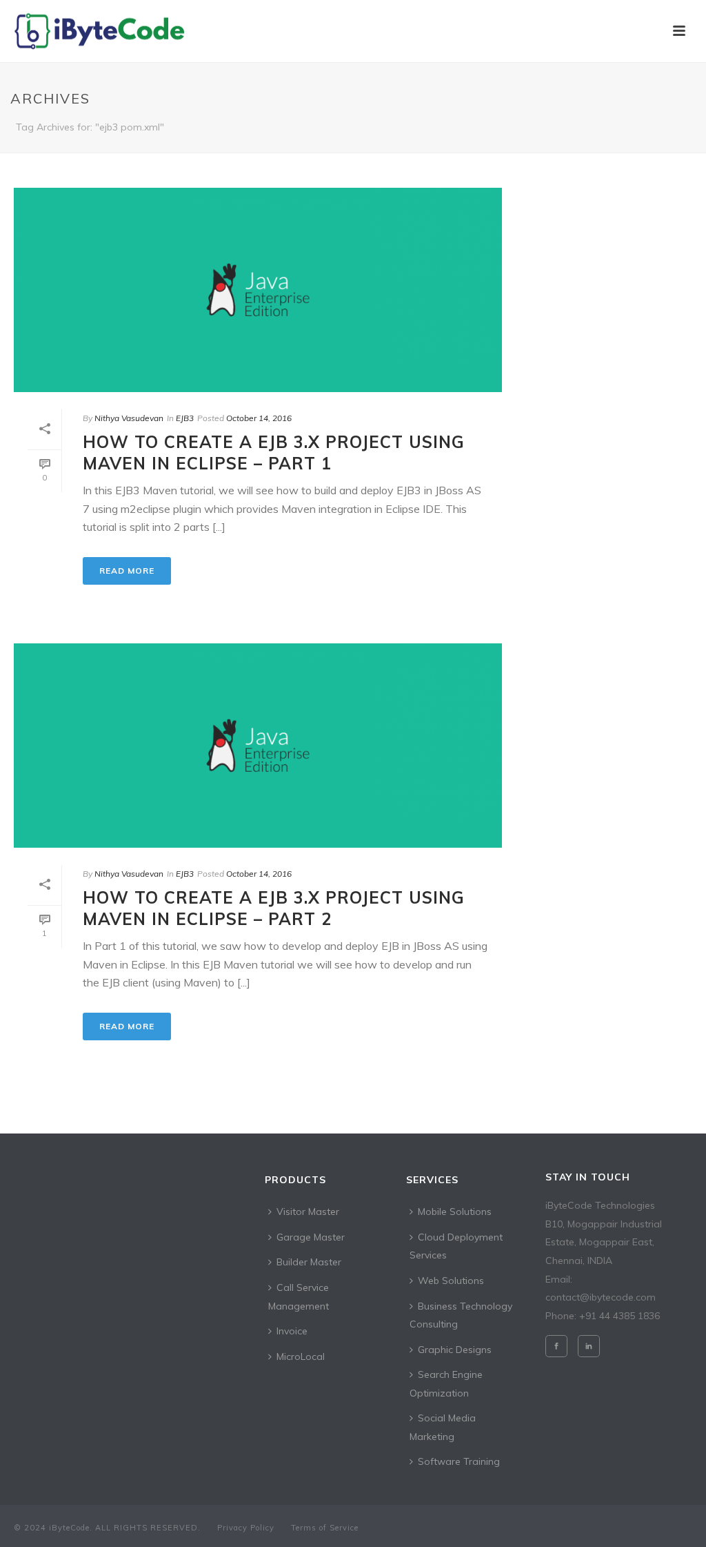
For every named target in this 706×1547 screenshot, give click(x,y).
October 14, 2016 (259, 418)
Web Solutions (451, 1280)
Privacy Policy (245, 1528)
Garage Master (310, 1237)
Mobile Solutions (455, 1211)
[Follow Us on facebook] (556, 1346)
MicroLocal (300, 1356)
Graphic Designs (455, 1349)
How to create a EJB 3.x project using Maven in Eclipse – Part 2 (274, 908)
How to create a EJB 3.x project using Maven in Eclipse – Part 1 (274, 452)
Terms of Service (325, 1528)
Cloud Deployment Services (456, 1246)
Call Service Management (298, 1296)
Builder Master (308, 1262)
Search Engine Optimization (446, 1383)
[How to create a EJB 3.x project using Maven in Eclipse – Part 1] (258, 290)
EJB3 (185, 418)
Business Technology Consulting (461, 1315)
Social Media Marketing (443, 1427)
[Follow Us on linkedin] (589, 1346)
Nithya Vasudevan (128, 418)
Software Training (459, 1461)
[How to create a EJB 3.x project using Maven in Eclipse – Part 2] (258, 745)
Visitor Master (307, 1211)
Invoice (291, 1331)
